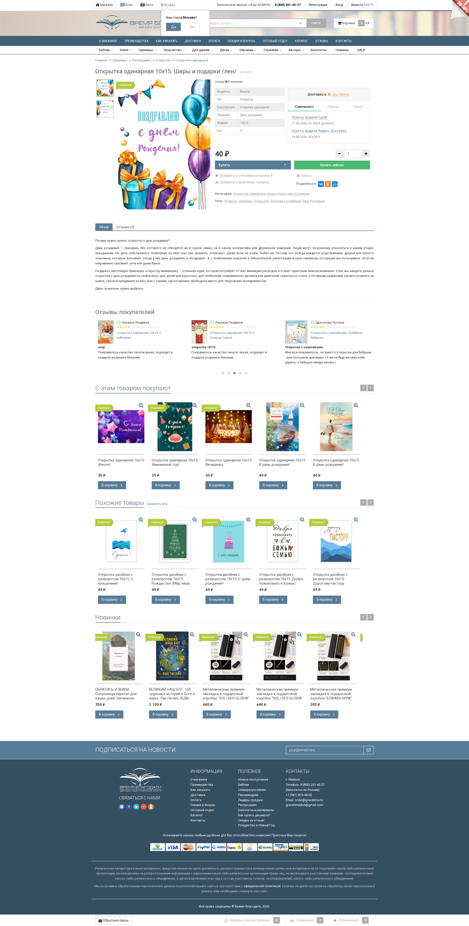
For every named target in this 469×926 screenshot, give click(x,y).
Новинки (342, 50)
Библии (104, 50)
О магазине (108, 41)
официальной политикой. (262, 886)
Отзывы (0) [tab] (125, 227)
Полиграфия (141, 60)
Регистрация (318, 5)
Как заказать (166, 41)
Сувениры (146, 50)
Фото (149, 5)
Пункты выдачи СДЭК (309, 117)
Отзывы (321, 41)
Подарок (230, 201)
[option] (164, 144)
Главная (101, 60)
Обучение (246, 50)
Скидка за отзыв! (251, 820)
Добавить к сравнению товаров (244, 182)
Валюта (360, 5)
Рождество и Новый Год (256, 825)
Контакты (344, 41)
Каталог (301, 41)
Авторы (294, 50)
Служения (271, 50)
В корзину (110, 485)
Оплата (214, 41)
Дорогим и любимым (285, 201)
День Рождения (313, 201)
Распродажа (247, 805)
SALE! (361, 50)
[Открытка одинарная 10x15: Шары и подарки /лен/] (164, 144)
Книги (124, 50)
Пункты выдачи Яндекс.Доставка (319, 131)
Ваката (245, 91)
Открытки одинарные (191, 60)
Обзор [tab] (104, 227)
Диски (224, 50)
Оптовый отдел (275, 41)
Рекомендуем (248, 795)
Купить (224, 165)
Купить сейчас (332, 165)
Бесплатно (319, 50)
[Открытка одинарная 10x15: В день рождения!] (282, 426)
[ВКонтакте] (321, 184)
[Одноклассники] (328, 184)
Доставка (193, 41)
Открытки (163, 60)
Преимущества (136, 41)
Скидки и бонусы (241, 41)
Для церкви (201, 50)
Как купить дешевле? (254, 815)
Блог (129, 5)
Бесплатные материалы (256, 810)
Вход (339, 5)
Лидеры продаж (250, 800)
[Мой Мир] (335, 184)
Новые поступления (253, 779)
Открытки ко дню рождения (288, 194)
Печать (306, 175)
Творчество (173, 50)
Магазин (106, 5)
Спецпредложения (252, 790)
